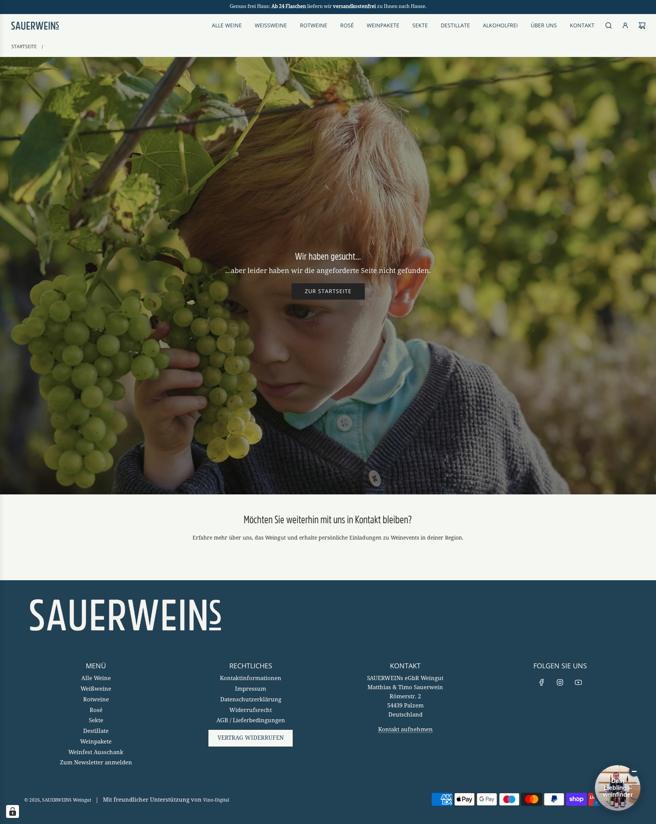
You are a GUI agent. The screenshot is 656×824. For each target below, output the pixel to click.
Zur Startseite (328, 291)
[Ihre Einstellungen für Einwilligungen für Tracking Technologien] (12, 811)
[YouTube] (578, 682)
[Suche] (608, 25)
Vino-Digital (216, 800)
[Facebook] (541, 682)
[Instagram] (560, 682)
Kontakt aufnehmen (405, 730)
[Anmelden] (625, 25)
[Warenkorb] (642, 25)
